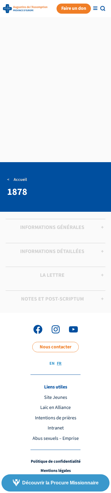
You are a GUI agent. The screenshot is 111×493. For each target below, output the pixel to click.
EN (51, 363)
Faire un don (73, 8)
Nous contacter (55, 347)
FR (59, 363)
